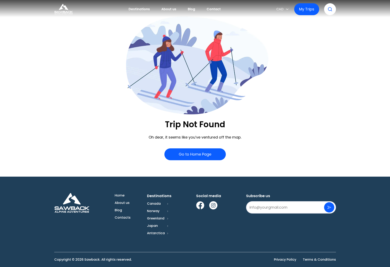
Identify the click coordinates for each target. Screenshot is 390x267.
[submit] (329, 207)
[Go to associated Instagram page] (213, 205)
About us (168, 9)
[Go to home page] (63, 9)
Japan (152, 225)
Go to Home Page (195, 154)
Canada (154, 203)
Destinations (139, 9)
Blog (191, 9)
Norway (153, 211)
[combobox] (282, 9)
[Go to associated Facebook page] (200, 205)
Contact (214, 9)
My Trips (306, 9)
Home (119, 195)
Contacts (123, 217)
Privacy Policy (285, 259)
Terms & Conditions (319, 259)
